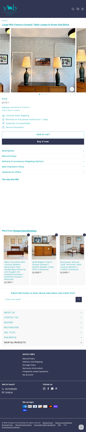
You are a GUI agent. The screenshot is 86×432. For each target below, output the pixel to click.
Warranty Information (33, 368)
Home (4, 20)
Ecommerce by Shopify (11, 427)
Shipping (5, 107)
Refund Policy (29, 358)
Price (4, 99)
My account (28, 374)
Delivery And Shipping (33, 362)
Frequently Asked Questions (35, 371)
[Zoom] (72, 89)
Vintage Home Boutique (25, 230)
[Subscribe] (79, 299)
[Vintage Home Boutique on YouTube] (52, 388)
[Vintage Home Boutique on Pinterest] (56, 388)
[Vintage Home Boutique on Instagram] (44, 388)
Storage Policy (29, 365)
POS (59, 425)
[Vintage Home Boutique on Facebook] (48, 388)
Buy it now (43, 141)
